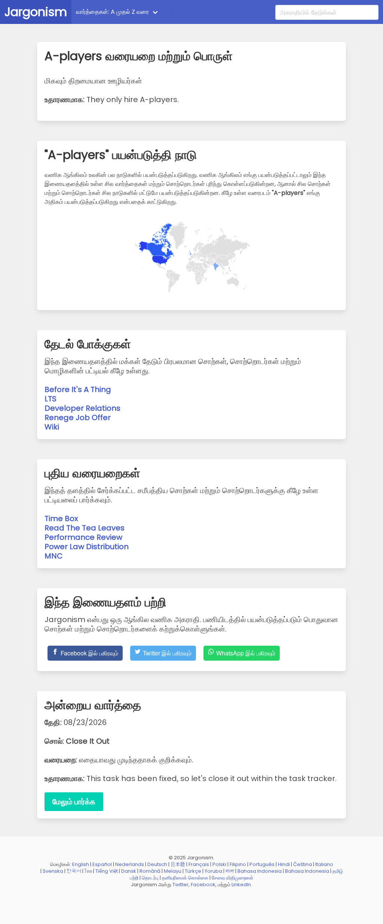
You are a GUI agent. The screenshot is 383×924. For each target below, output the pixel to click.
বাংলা (230, 871)
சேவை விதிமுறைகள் (232, 877)
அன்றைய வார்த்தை (192, 11)
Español (102, 864)
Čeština (302, 864)
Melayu (172, 871)
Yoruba (213, 871)
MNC (54, 556)
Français (199, 864)
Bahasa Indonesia (260, 871)
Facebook (203, 884)
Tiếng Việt (106, 871)
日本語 (178, 864)
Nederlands (129, 864)
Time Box (61, 518)
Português (262, 864)
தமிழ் (338, 871)
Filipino (238, 864)
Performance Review (83, 537)
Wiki (52, 427)
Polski (219, 864)
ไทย (88, 871)
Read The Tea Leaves (85, 528)
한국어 (74, 871)
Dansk (128, 871)
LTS (50, 399)
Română (150, 871)
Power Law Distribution (87, 546)
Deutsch (157, 864)
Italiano (324, 864)
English (80, 864)
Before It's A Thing (78, 389)
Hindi (284, 864)
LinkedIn (241, 884)
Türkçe (193, 871)
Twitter (180, 884)
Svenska (53, 871)
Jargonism (35, 11)
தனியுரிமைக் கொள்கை (185, 877)
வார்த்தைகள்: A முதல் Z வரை (112, 11)
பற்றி (134, 877)
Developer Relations (82, 408)
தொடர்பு (150, 877)
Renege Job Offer (78, 417)
